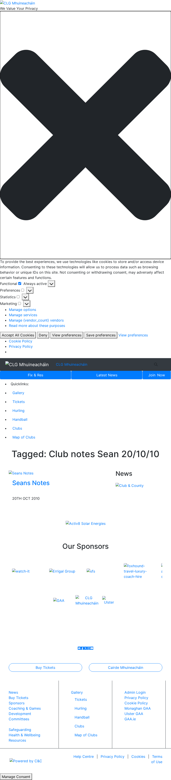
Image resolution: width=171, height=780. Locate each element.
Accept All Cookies (18, 335)
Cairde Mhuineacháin (125, 667)
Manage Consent (16, 776)
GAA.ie (130, 719)
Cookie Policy (20, 341)
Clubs (17, 428)
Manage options (22, 309)
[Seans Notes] (21, 472)
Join (156, 375)
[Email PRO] (79, 648)
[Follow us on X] (85, 648)
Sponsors (16, 703)
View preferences (66, 335)
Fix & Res (35, 375)
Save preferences (101, 335)
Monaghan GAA (137, 708)
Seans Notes (31, 483)
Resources (17, 740)
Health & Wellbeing (24, 735)
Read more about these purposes (37, 325)
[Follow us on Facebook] (82, 648)
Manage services (23, 315)
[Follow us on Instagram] (88, 648)
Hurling (18, 410)
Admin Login (135, 692)
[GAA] (58, 600)
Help (83, 756)
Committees (19, 719)
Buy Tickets (45, 667)
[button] (85, 135)
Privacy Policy (21, 346)
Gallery (18, 393)
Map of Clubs (23, 437)
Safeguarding (20, 729)
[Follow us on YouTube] (91, 648)
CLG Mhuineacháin (71, 364)
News (106, 375)
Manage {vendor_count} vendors (36, 320)
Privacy (112, 756)
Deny (43, 335)
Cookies (138, 756)
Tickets (18, 401)
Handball (19, 419)
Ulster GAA (133, 713)
